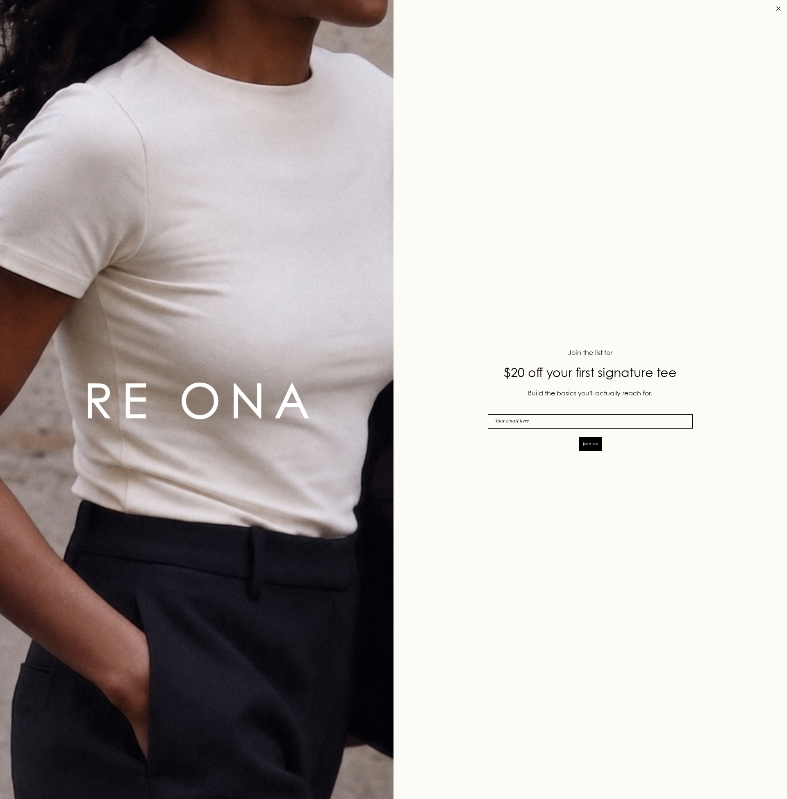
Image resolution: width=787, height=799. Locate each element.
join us (590, 444)
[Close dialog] (778, 8)
